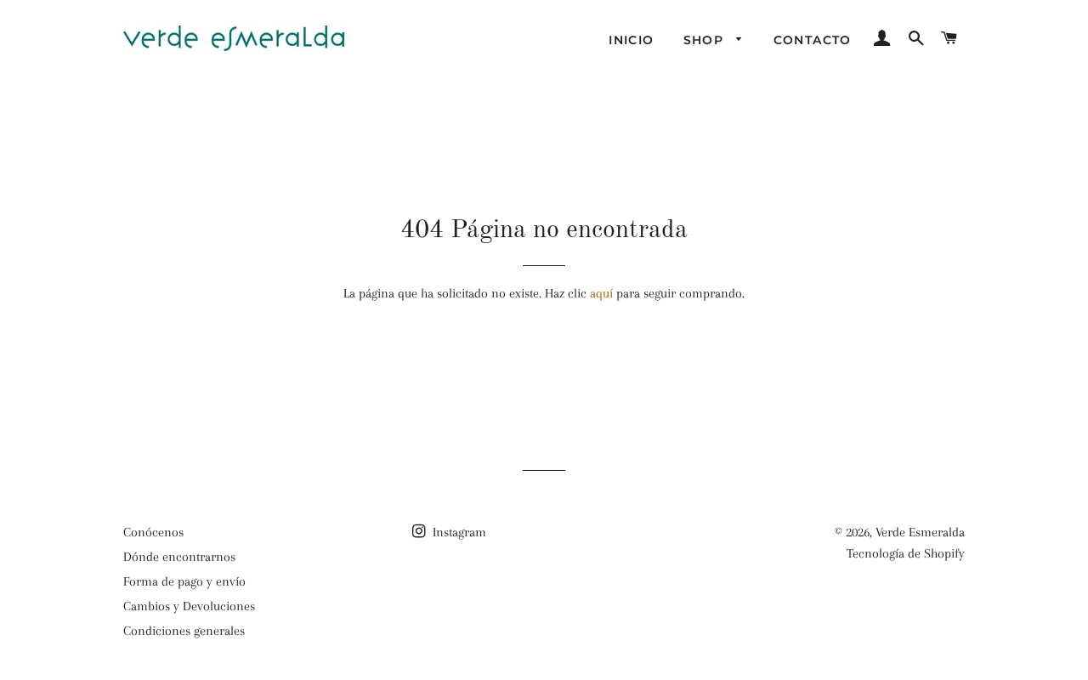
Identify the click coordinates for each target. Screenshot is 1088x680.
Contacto (813, 40)
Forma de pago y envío (184, 581)
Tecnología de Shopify (906, 553)
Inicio (631, 40)
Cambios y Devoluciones (189, 606)
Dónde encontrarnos (179, 556)
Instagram (457, 532)
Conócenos (153, 532)
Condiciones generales (184, 630)
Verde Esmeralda (920, 532)
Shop (705, 40)
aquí (601, 293)
